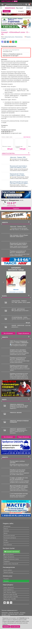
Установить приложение (12, 551)
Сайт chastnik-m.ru (8, 590)
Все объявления (8, 333)
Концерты (3, 30)
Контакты (6, 542)
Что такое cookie (15, 626)
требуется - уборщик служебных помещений (19, 421)
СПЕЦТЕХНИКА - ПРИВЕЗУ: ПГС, (19, 301)
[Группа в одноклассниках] (4, 602)
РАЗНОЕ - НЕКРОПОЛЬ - (18, 325)
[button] (3, 282)
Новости (6, 528)
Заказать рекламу (8, 572)
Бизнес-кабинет (8, 570)
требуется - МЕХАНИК (16, 412)
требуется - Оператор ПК (17, 404)
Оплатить (6, 581)
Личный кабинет (9, 554)
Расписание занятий (9, 535)
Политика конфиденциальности (9, 610)
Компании (6, 531)
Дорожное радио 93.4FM (10, 594)
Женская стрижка (6, 146)
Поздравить (7, 561)
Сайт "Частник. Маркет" (10, 592)
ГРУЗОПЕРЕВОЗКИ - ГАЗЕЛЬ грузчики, (19, 317)
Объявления (7, 526)
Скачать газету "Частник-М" (11, 563)
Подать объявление (23, 333)
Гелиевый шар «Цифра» (18, 147)
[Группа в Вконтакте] (11, 602)
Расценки (6, 579)
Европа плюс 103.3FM (10, 599)
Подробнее (16, 208)
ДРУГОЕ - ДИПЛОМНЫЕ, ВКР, (18, 309)
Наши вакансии (8, 544)
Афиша (5, 533)
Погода (5, 540)
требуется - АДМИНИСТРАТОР (18, 429)
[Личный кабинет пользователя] (29, 4)
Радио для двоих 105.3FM (11, 596)
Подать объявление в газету (11, 559)
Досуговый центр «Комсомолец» (14, 37)
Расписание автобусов (10, 537)
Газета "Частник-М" (9, 587)
